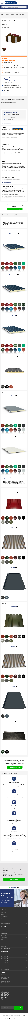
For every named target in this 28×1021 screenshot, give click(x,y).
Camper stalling (4, 937)
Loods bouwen (4, 929)
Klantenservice (3, 912)
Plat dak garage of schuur (6, 942)
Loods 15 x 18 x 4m (4, 960)
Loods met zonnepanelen (5, 948)
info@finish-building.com (7, 982)
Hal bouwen (3, 939)
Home (2, 14)
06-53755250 (7, 981)
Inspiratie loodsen (4, 921)
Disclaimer (14, 1016)
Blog (2, 918)
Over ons (2, 914)
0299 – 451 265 (5, 980)
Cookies (22, 1015)
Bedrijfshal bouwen (4, 931)
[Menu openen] (2, 2)
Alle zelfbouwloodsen (5, 969)
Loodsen (12, 14)
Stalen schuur (3, 946)
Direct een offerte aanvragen (15, 209)
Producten (7, 14)
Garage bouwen (4, 933)
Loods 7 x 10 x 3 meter (4, 105)
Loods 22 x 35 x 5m (4, 954)
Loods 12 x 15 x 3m (4, 962)
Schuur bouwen (4, 935)
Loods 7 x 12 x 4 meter (4, 103)
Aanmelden (18, 1008)
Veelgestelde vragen (4, 916)
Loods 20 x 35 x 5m (4, 956)
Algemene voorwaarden (7, 1015)
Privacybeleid (16, 1015)
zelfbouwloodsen (13, 106)
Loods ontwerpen (14, 879)
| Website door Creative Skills (19, 1018)
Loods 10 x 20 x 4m (4, 965)
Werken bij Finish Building (5, 923)
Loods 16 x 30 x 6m (4, 958)
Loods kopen (3, 944)
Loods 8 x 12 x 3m (4, 967)
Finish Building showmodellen (9, 998)
